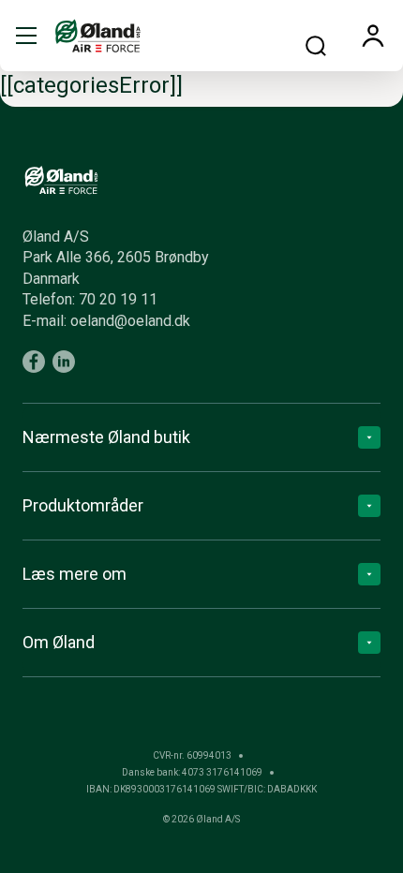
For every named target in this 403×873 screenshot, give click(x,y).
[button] (26, 35)
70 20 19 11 (118, 299)
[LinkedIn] (63, 361)
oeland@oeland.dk (130, 321)
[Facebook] (33, 361)
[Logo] (97, 35)
